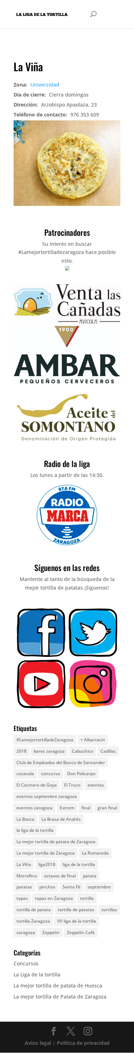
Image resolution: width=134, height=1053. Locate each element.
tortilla (87, 898)
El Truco (72, 785)
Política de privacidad (83, 1042)
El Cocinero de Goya (36, 785)
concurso (50, 774)
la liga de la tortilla (35, 830)
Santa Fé (71, 887)
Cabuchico (82, 751)
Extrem (67, 808)
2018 (21, 751)
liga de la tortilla (79, 864)
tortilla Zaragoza (33, 921)
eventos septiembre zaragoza (46, 796)
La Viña (23, 864)
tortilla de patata (33, 910)
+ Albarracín (92, 740)
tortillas (109, 910)
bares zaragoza (49, 751)
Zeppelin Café (81, 932)
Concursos (26, 963)
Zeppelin (51, 932)
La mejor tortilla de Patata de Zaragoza (60, 996)
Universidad (44, 84)
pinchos (47, 887)
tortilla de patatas (76, 910)
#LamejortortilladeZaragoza (44, 740)
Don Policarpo (81, 774)
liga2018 (46, 864)
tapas (22, 898)
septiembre (99, 887)
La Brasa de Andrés (61, 819)
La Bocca (25, 819)
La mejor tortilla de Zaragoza (45, 853)
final (85, 808)
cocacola (25, 774)
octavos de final (60, 876)
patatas (24, 887)
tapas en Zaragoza (54, 898)
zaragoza (25, 932)
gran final (107, 808)
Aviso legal (38, 1042)
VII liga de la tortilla (76, 921)
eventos (96, 785)
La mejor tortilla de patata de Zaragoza (55, 842)
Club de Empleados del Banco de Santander (60, 762)
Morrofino (26, 876)
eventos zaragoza (34, 808)
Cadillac (108, 751)
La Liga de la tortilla (37, 974)
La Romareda (95, 853)
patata (89, 876)
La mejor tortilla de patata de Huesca (58, 985)
